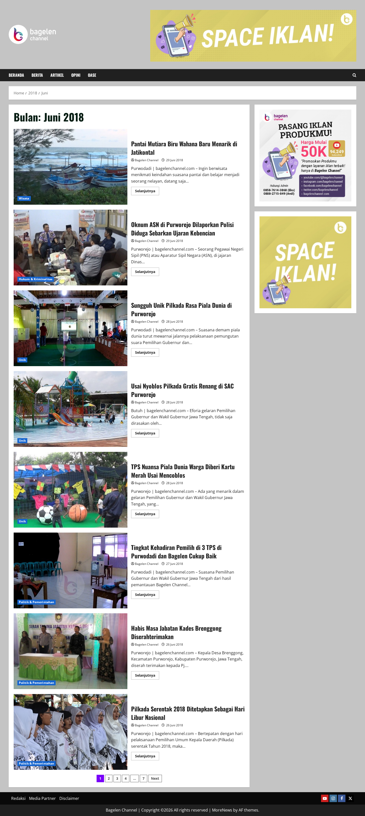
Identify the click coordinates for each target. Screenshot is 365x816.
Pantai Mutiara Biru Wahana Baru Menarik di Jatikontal (70, 167)
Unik (22, 360)
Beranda (16, 75)
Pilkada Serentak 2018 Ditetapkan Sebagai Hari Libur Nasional (70, 732)
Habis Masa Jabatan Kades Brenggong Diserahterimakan (70, 651)
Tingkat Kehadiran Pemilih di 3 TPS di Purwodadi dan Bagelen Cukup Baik (70, 570)
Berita (37, 75)
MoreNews (222, 810)
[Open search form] (354, 75)
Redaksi (18, 798)
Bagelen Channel (146, 160)
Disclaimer (69, 798)
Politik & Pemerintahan (36, 602)
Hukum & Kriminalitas (35, 279)
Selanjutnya (147, 191)
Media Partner (42, 798)
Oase (92, 75)
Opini (75, 75)
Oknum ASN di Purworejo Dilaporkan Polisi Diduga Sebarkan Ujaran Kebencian (70, 247)
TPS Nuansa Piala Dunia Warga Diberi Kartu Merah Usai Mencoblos (70, 490)
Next (155, 778)
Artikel (57, 75)
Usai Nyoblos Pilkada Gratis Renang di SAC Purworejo (70, 409)
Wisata (24, 198)
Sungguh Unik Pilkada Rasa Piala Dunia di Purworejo (70, 328)
